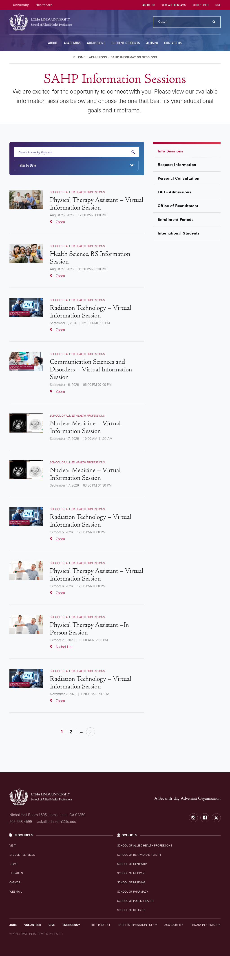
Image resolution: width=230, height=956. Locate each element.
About (53, 43)
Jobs (13, 925)
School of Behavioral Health (139, 854)
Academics (72, 43)
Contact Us (173, 43)
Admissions (96, 43)
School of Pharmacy (132, 891)
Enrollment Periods (176, 219)
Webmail (15, 891)
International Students (179, 233)
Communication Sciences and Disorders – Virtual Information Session (91, 369)
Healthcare (43, 5)
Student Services (22, 854)
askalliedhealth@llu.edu (56, 821)
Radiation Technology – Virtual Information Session (90, 311)
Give (218, 5)
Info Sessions (171, 151)
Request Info (200, 5)
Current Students (126, 43)
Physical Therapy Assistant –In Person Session (89, 629)
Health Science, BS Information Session (90, 258)
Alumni (152, 43)
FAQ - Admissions (174, 192)
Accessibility (173, 925)
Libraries (16, 873)
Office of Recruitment (178, 205)
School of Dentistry (132, 864)
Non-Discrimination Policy (137, 925)
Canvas (14, 882)
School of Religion (131, 910)
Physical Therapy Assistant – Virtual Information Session (96, 204)
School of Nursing (131, 882)
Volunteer (32, 925)
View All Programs (173, 5)
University (21, 5)
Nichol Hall (64, 647)
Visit (12, 845)
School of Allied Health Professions (144, 845)
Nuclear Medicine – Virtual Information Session (85, 427)
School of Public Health (135, 900)
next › (90, 731)
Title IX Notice (101, 925)
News (13, 864)
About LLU (148, 5)
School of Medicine (131, 873)
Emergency (71, 925)
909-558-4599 (20, 821)
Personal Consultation (178, 178)
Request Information (177, 164)
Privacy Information (206, 925)
